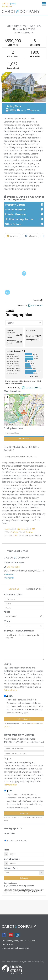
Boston (29, 532)
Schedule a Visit (33, 588)
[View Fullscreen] (7, 407)
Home (7, 529)
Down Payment (12, 859)
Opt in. (9, 695)
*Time (7, 621)
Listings (21, 529)
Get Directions (24, 438)
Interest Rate (11, 868)
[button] (3, 87)
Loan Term (9, 833)
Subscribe (24, 813)
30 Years (10, 840)
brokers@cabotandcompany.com (15, 948)
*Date (7, 611)
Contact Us (9, 574)
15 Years (22, 840)
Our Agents (9, 578)
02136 (14, 535)
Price (6, 849)
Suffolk (14, 532)
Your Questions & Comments (19, 630)
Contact (6, 4)
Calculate (24, 878)
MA (33, 529)
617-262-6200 (7, 6)
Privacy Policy (10, 690)
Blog (14, 4)
